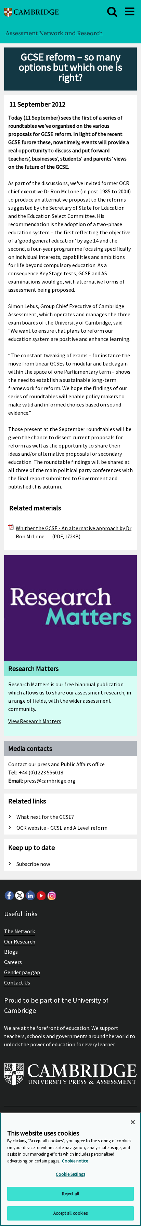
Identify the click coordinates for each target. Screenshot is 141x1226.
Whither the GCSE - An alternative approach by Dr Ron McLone (73, 532)
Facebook (9, 895)
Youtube (41, 895)
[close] (112, 11)
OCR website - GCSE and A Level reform (61, 827)
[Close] (132, 1122)
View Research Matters (34, 721)
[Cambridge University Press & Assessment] (70, 1077)
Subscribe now (33, 863)
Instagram (51, 895)
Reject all (70, 1194)
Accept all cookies (70, 1213)
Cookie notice (75, 1161)
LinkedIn (30, 895)
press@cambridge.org (50, 780)
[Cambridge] (31, 11)
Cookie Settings (70, 1174)
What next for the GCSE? (45, 816)
